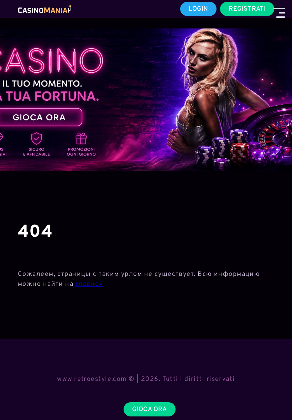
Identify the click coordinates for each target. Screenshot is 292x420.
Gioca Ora (149, 409)
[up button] (274, 396)
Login (198, 9)
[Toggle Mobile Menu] (279, 13)
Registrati (247, 9)
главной (89, 284)
